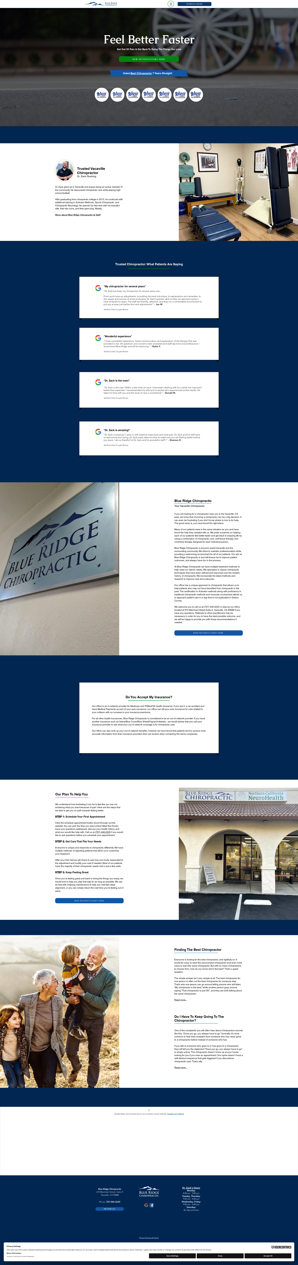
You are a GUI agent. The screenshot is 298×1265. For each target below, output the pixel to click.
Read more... (180, 1000)
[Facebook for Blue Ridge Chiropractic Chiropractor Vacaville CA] (152, 1205)
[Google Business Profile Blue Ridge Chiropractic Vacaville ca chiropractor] (146, 1205)
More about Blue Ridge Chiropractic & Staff (78, 215)
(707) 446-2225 (211, 607)
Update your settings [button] (175, 1114)
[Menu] (171, 4)
